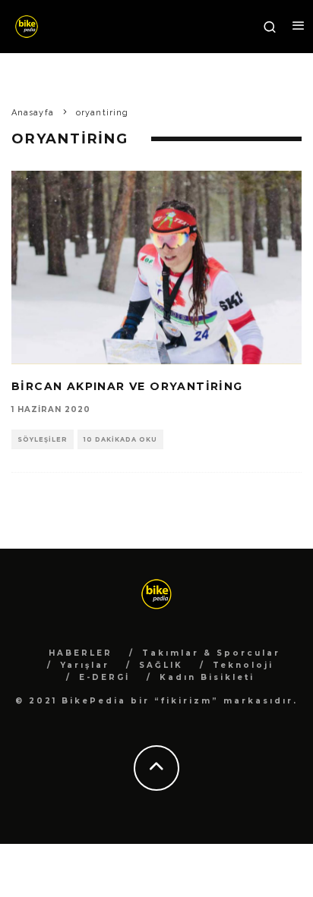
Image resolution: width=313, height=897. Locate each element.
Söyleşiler (42, 439)
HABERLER (80, 653)
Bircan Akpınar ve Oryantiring (127, 386)
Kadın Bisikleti (207, 677)
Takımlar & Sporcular (211, 653)
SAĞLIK (161, 665)
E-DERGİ (104, 677)
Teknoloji (243, 665)
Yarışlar (84, 665)
